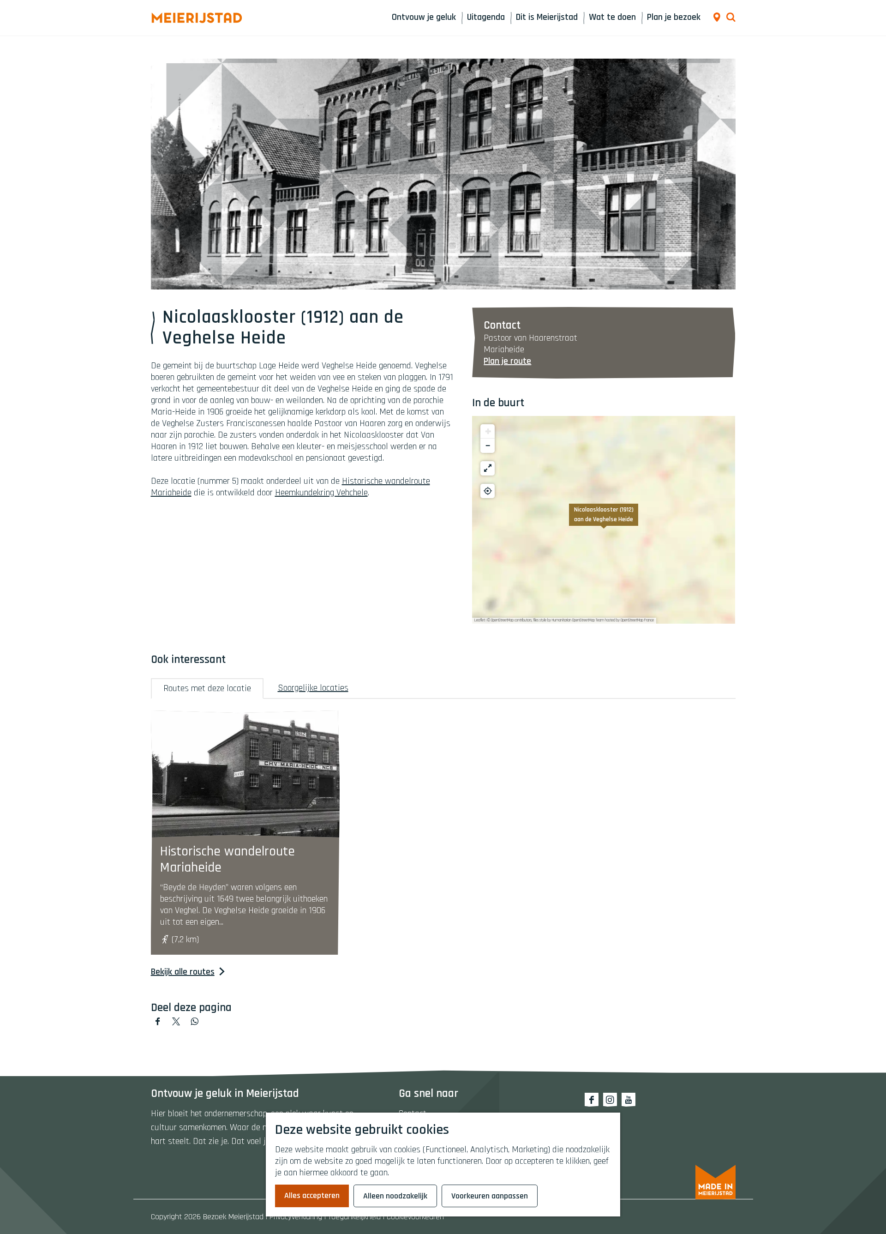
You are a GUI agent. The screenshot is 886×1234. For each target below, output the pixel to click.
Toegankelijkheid (354, 1216)
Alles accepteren (312, 1195)
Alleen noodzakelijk (395, 1196)
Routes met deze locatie (207, 688)
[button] (603, 519)
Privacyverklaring (295, 1216)
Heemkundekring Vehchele (321, 493)
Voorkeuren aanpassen (489, 1196)
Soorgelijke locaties (313, 688)
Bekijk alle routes (183, 972)
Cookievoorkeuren (415, 1216)
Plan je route (507, 361)
